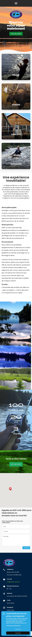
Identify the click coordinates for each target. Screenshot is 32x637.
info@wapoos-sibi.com (13, 582)
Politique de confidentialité (13, 625)
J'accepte (18, 633)
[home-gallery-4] (15, 389)
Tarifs (8, 600)
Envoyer (26, 548)
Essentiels (18, 629)
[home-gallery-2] (15, 345)
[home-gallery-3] (15, 367)
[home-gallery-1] (15, 323)
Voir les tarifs (16, 34)
